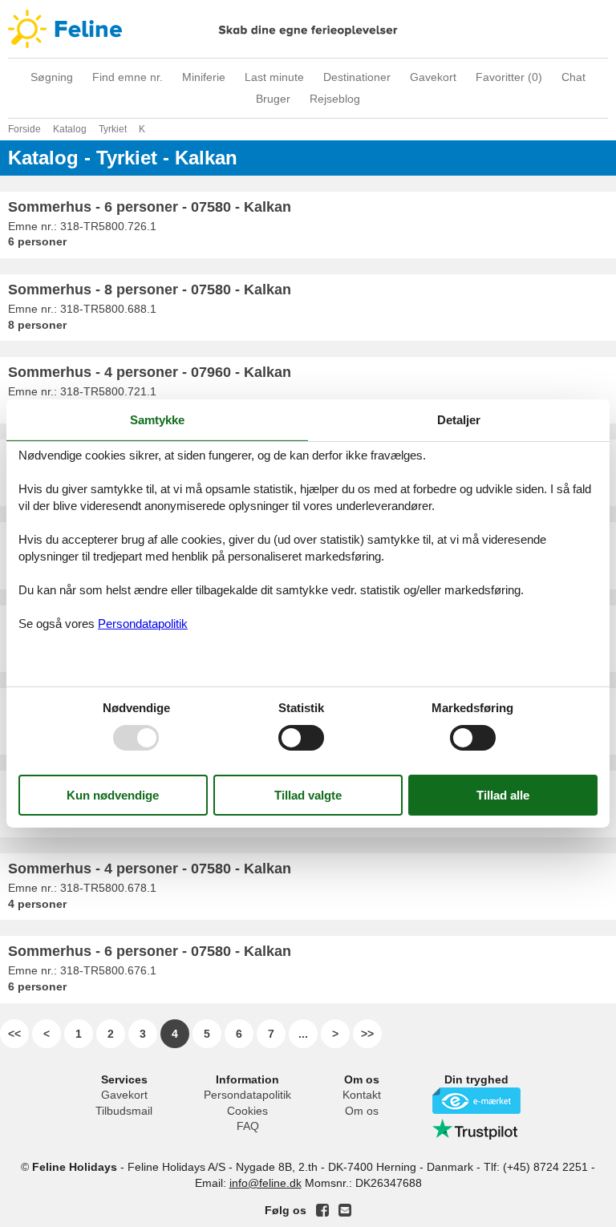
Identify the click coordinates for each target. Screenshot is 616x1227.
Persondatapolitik (247, 1094)
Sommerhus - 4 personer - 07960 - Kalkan (149, 372)
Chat (573, 77)
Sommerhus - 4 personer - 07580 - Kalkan (149, 869)
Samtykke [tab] (157, 420)
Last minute (274, 77)
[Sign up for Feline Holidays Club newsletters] (344, 1210)
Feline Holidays (308, 29)
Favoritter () (509, 77)
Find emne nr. (127, 77)
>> (367, 1033)
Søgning (51, 77)
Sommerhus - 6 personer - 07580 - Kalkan (149, 207)
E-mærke (476, 1100)
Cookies (247, 1110)
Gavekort (433, 77)
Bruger (273, 98)
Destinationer (357, 77)
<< (14, 1033)
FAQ (248, 1126)
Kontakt (361, 1094)
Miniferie (203, 77)
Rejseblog (335, 98)
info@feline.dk (265, 1182)
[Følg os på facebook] (322, 1210)
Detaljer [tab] (458, 420)
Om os (362, 1110)
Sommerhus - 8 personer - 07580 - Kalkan (149, 289)
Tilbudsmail (123, 1110)
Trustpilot (476, 1129)
